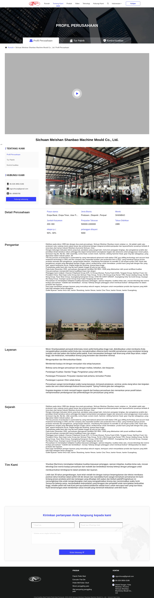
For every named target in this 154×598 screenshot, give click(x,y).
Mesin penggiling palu (81, 586)
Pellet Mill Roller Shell (81, 583)
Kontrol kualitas (12, 165)
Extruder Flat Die (79, 579)
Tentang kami (58, 3)
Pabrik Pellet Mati (79, 576)
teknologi (86, 3)
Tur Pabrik (11, 160)
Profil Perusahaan (13, 154)
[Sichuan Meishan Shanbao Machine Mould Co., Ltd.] (34, 3)
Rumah (47, 3)
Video (77, 3)
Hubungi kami (98, 3)
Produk (69, 3)
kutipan (133, 3)
